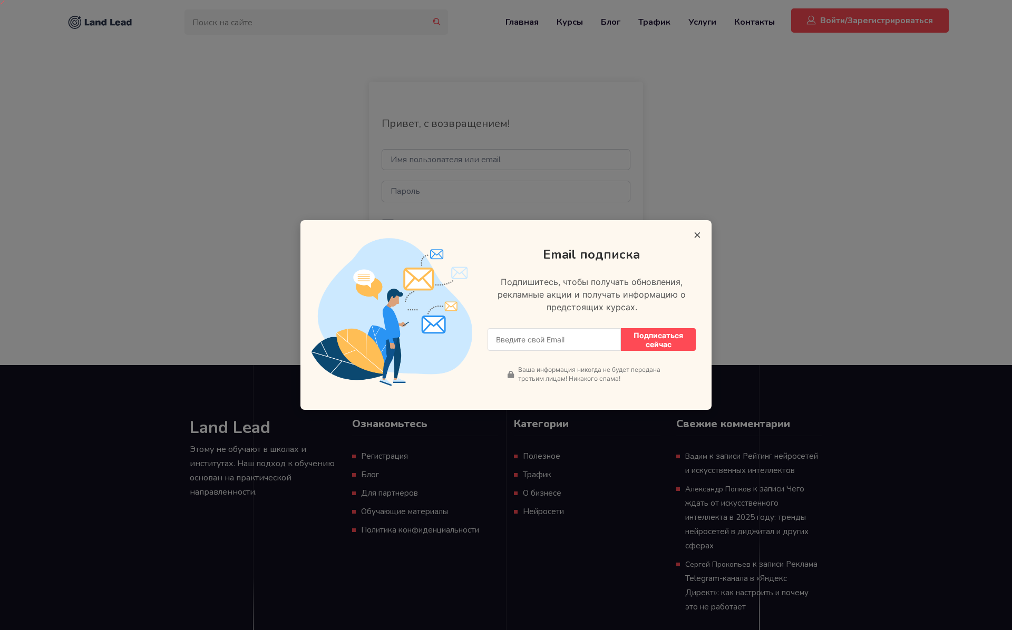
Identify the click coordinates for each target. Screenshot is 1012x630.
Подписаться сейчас (658, 340)
